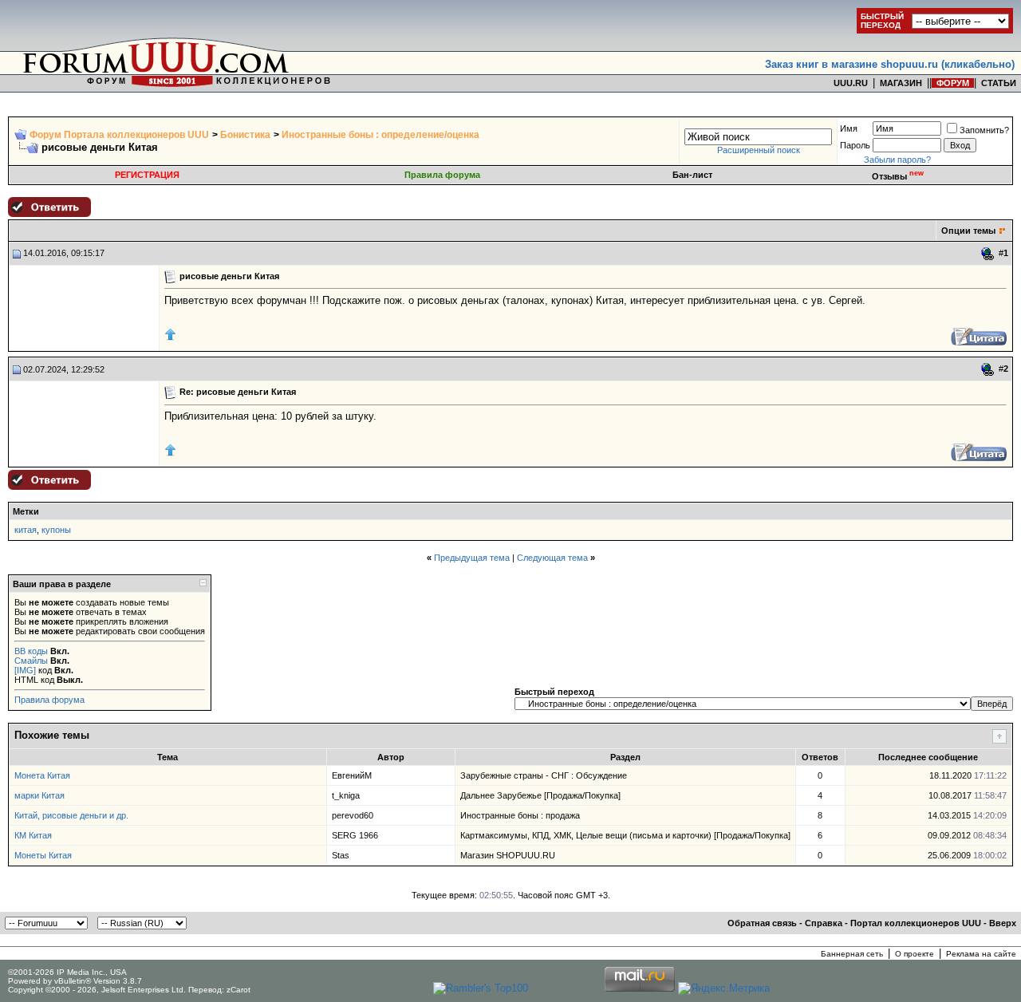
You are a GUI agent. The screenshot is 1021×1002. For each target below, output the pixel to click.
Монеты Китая (43, 855)
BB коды (31, 651)
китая (25, 530)
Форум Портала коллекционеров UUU (119, 134)
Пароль (855, 145)
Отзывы (898, 176)
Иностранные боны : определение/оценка (380, 134)
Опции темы (968, 230)
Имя (848, 128)
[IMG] (25, 670)
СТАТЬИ (998, 83)
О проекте (914, 953)
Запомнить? (984, 130)
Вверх (1002, 923)
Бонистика (245, 134)
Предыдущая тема (472, 557)
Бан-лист (692, 174)
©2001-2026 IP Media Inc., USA (67, 972)
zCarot (238, 989)
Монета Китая (42, 775)
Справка (823, 923)
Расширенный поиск (758, 150)
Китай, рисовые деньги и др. (71, 815)
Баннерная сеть (852, 953)
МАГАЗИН (901, 83)
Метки (26, 511)
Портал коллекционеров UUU (915, 923)
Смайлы (31, 660)
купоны (56, 530)
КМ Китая (33, 835)
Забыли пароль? (897, 159)
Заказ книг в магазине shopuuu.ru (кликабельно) (890, 64)
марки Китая (39, 795)
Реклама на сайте (981, 953)
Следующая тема (552, 557)
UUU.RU (851, 83)
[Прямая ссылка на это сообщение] (988, 254)
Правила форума (442, 174)
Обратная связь (762, 923)
